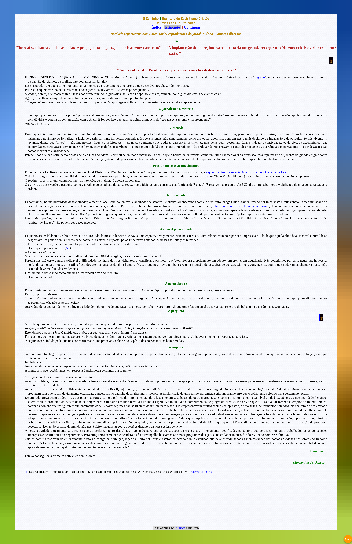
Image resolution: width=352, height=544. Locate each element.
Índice (156, 27)
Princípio (172, 27)
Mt (68, 248)
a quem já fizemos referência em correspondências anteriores (247, 172)
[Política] (321, 320)
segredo (260, 77)
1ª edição (179, 527)
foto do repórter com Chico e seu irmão (242, 206)
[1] (26, 471)
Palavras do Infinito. (202, 471)
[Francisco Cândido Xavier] (331, 63)
